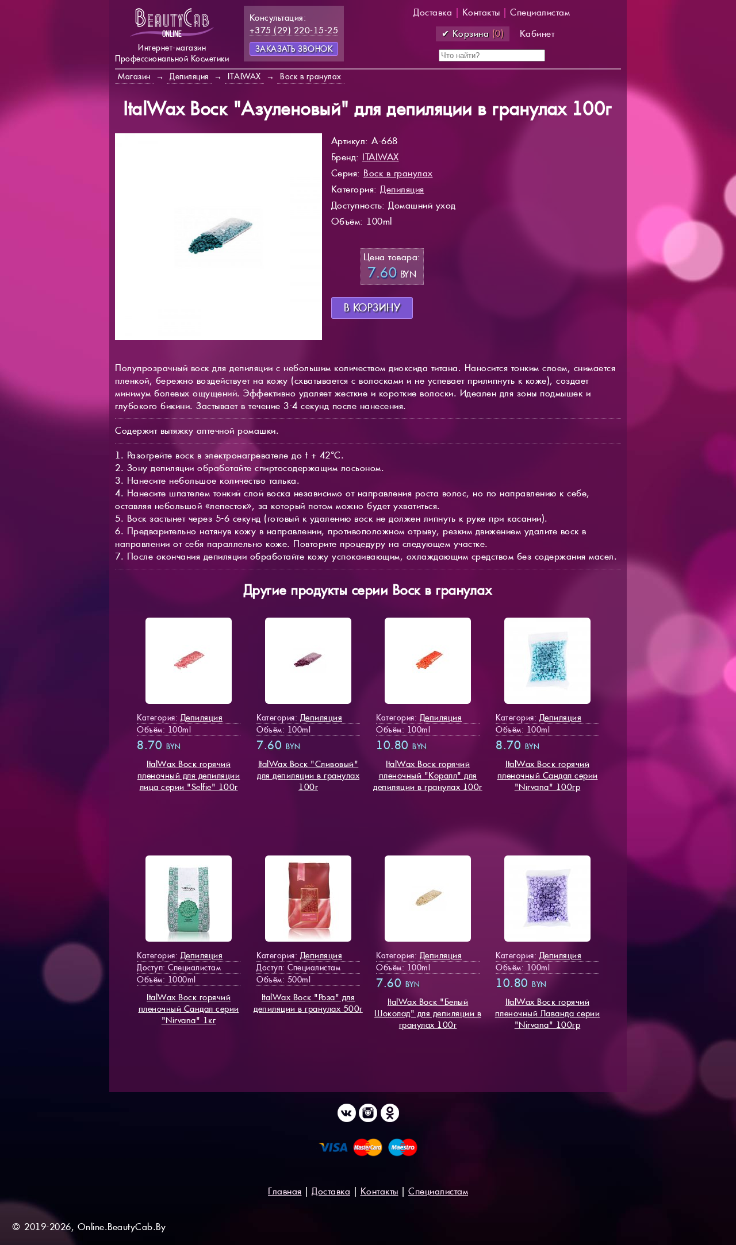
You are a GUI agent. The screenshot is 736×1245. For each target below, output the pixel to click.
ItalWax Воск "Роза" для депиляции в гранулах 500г (308, 1003)
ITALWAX (380, 157)
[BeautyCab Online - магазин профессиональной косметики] (172, 35)
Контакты (481, 12)
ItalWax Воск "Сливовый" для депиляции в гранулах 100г (308, 775)
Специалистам (540, 12)
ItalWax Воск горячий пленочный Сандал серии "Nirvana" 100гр (547, 775)
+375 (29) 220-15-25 (294, 30)
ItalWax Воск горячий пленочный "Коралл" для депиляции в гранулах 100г (427, 775)
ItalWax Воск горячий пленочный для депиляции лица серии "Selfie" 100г (188, 775)
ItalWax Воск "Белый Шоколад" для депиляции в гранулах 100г (427, 1013)
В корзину (372, 307)
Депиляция (402, 189)
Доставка (432, 12)
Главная (285, 1191)
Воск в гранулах (398, 173)
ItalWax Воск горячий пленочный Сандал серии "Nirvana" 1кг (189, 1009)
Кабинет (537, 34)
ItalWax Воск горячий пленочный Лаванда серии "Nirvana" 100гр (547, 1013)
